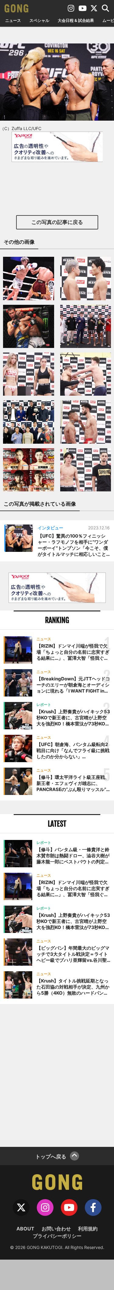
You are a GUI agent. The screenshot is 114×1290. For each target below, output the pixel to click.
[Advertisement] (57, 1075)
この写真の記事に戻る (57, 222)
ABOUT (25, 1229)
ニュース (13, 20)
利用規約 (88, 1229)
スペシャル (39, 20)
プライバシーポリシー (57, 1236)
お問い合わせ (56, 1229)
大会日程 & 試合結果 (76, 20)
